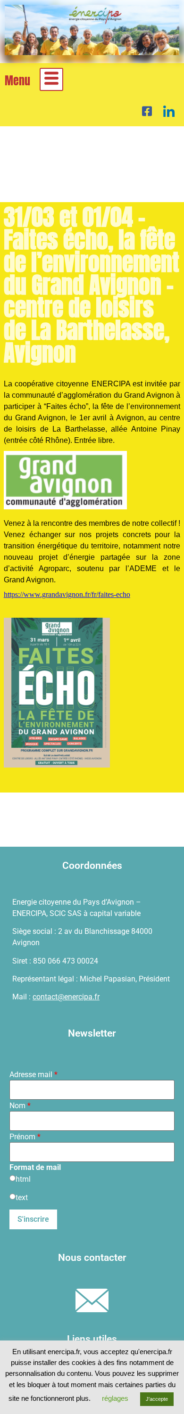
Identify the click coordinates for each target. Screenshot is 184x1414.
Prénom (25, 1137)
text (22, 1197)
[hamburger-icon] (51, 79)
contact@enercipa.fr (66, 996)
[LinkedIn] (169, 111)
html (23, 1179)
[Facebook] (147, 111)
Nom (20, 1106)
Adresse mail (33, 1075)
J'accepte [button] (157, 1399)
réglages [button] (115, 1398)
